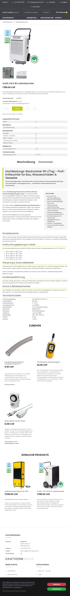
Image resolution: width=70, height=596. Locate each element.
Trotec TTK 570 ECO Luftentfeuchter (50, 491)
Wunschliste (36, 7)
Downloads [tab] (45, 162)
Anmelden (52, 2)
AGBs (40, 574)
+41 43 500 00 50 (19, 2)
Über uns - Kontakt (44, 571)
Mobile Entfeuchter (22, 22)
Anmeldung (11, 571)
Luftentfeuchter (8, 22)
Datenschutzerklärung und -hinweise (14, 591)
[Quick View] (28, 356)
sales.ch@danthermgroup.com (29, 551)
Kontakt (58, 18)
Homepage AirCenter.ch (37, 2)
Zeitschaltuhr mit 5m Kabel (15, 421)
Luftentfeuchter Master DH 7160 (16, 491)
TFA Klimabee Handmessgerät (48, 362)
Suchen (46, 12)
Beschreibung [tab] (26, 162)
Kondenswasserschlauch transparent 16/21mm (14, 363)
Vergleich (64, 2)
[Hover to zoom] (21, 48)
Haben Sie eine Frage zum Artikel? (13, 114)
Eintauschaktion (47, 18)
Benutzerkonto (12, 574)
